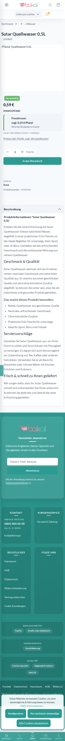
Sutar (6, 184)
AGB (6, 570)
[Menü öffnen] (6, 5)
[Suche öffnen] (50, 5)
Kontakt (6, 686)
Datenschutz (11, 579)
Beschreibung (12, 209)
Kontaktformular (12, 535)
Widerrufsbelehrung (15, 588)
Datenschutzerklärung (17, 483)
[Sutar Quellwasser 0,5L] (32, 68)
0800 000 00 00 (14, 523)
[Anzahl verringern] (7, 152)
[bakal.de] (33, 428)
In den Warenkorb (32, 160)
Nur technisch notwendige (45, 713)
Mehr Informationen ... (32, 705)
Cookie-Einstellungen (14, 606)
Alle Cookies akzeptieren (33, 723)
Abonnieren (32, 470)
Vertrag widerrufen (14, 597)
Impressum (10, 561)
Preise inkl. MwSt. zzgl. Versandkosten (26, 138)
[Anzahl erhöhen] (22, 152)
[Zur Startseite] (28, 4)
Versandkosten (54, 693)
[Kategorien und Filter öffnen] (1, 370)
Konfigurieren (15, 713)
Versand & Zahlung (47, 521)
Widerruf (58, 686)
